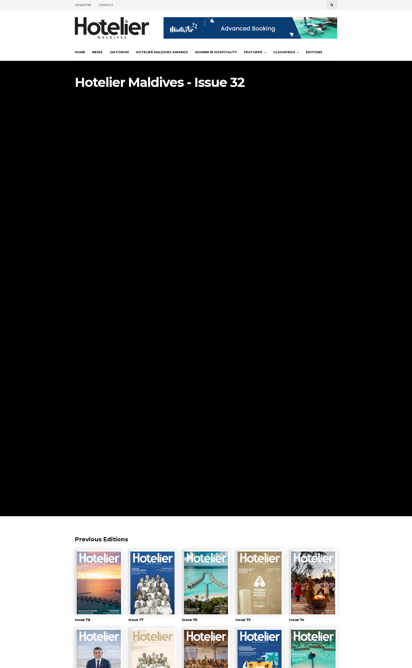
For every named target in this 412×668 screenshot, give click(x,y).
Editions (314, 52)
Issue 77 (136, 619)
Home (80, 52)
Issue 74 (296, 619)
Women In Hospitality (216, 52)
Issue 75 (243, 619)
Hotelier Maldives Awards (162, 52)
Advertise (83, 5)
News (97, 52)
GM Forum (119, 52)
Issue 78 (82, 619)
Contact (105, 5)
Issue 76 (189, 619)
